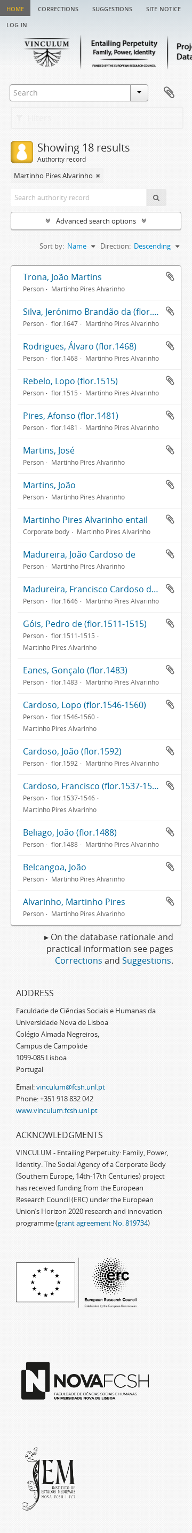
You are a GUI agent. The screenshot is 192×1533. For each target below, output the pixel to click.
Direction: (115, 246)
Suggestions (112, 8)
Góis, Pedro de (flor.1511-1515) (85, 624)
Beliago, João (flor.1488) (70, 832)
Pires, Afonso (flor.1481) (70, 416)
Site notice (163, 8)
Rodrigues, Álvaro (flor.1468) (80, 346)
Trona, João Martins (62, 277)
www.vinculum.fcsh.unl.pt (57, 1110)
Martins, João (49, 485)
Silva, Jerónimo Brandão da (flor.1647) (98, 311)
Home (15, 8)
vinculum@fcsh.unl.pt (70, 1087)
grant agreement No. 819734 (103, 1223)
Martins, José (49, 450)
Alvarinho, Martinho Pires (74, 902)
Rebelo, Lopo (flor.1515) (70, 381)
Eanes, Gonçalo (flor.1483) (75, 670)
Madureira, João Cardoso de (79, 554)
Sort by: (51, 246)
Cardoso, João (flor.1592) (72, 751)
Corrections (58, 8)
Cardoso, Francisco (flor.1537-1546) (93, 786)
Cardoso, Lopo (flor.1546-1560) (84, 705)
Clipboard (169, 93)
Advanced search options (96, 221)
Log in (16, 24)
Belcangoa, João (54, 867)
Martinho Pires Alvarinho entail (85, 520)
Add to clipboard (170, 276)
